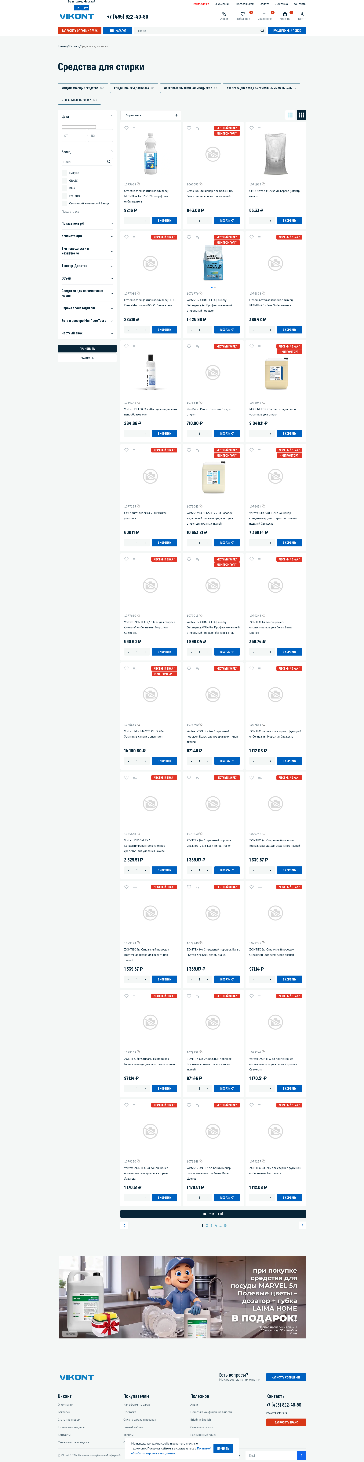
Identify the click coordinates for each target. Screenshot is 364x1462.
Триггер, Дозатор (74, 265)
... (220, 1225)
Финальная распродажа (73, 1442)
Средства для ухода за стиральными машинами (261, 88)
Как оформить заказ (136, 1404)
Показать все (70, 211)
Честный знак (72, 333)
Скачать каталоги (201, 1427)
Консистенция (72, 235)
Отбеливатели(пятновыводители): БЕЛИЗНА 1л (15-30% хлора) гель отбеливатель (146, 196)
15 (225, 1225)
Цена (65, 116)
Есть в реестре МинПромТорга (84, 320)
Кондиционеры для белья (134, 88)
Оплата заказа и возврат (139, 1419)
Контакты (299, 4)
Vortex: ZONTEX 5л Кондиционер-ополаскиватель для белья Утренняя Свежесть (273, 1064)
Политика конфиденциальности (211, 1412)
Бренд (66, 151)
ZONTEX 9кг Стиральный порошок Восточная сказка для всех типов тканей (146, 954)
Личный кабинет (134, 1427)
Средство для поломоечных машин (82, 293)
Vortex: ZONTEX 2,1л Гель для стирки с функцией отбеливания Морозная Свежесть (149, 627)
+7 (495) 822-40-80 (127, 16)
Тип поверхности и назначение (75, 250)
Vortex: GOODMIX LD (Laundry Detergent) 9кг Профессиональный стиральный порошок (209, 305)
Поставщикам (245, 4)
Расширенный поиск (287, 30)
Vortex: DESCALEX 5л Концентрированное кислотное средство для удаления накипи (144, 845)
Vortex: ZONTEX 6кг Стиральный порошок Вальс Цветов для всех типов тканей (212, 736)
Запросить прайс (286, 1422)
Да (77, 8)
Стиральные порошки (79, 100)
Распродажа (201, 4)
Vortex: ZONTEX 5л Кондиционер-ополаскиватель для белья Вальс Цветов (209, 1173)
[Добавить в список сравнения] (135, 128)
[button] (212, 287)
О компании (222, 4)
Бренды (128, 1435)
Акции (194, 1404)
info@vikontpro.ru (276, 1413)
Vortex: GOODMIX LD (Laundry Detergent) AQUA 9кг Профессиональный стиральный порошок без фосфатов (213, 627)
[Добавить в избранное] (126, 128)
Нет (85, 8)
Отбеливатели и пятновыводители (190, 88)
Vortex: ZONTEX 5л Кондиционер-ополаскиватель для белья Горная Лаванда (146, 1173)
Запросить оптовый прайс (80, 30)
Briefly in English (200, 1419)
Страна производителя (79, 308)
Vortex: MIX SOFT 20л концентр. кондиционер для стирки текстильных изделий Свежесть (274, 518)
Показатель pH (73, 223)
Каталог (121, 30)
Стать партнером (69, 1419)
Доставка (281, 4)
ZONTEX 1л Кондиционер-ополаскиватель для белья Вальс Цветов (270, 627)
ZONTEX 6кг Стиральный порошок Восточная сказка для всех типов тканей (209, 1064)
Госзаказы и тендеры (71, 1427)
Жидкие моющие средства (83, 88)
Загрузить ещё (213, 1214)
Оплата (264, 4)
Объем (66, 278)
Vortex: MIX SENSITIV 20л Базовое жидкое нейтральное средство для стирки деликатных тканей (210, 518)
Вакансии (64, 1412)
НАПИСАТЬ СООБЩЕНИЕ (286, 1377)
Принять (223, 1448)
